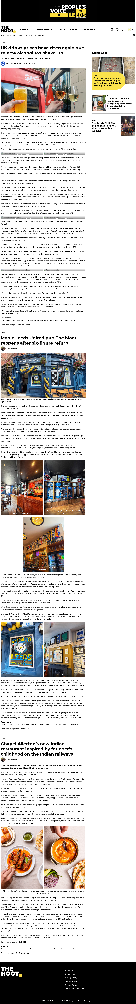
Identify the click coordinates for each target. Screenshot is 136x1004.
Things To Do (43, 29)
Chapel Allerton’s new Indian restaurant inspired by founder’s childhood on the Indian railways (41, 725)
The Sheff (87, 29)
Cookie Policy (71, 985)
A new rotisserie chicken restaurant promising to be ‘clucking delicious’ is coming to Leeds (39, 949)
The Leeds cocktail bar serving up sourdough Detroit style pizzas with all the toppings (38, 320)
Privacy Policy (71, 978)
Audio (73, 29)
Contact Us (70, 974)
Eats (62, 29)
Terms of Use (71, 981)
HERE (23, 942)
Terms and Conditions (74, 989)
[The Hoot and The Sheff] (8, 29)
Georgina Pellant (12, 63)
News (23, 29)
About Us (69, 970)
